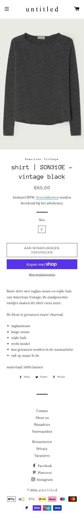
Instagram (44, 479)
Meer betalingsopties (42, 274)
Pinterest (44, 473)
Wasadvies (42, 424)
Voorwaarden (42, 431)
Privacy (42, 448)
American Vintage (42, 159)
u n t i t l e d (48, 490)
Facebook (44, 466)
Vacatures (42, 455)
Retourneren (42, 442)
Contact (42, 411)
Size (42, 220)
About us (42, 418)
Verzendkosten (47, 197)
